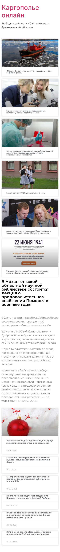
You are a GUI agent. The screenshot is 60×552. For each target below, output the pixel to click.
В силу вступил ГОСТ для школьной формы (25, 193)
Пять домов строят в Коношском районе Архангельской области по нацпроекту (28, 533)
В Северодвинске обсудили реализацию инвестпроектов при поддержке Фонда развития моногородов (29, 515)
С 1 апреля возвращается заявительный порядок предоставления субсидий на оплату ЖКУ (28, 479)
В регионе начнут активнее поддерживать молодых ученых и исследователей (26, 112)
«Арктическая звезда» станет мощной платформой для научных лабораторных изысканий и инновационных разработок (29, 153)
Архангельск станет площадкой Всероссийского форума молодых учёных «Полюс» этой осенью (28, 232)
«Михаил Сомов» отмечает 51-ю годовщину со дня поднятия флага (29, 72)
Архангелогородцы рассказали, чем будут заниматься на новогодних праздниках (29, 441)
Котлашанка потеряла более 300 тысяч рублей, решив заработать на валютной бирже (28, 459)
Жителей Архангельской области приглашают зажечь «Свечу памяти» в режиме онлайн (27, 272)
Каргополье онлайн (20, 11)
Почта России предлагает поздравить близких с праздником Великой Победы (28, 497)
